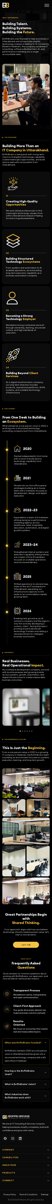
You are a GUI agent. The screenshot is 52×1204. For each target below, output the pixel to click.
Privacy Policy (9, 1194)
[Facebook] (5, 1138)
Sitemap (45, 1194)
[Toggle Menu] (47, 5)
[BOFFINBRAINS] (5, 5)
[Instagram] (13, 1138)
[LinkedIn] (20, 1138)
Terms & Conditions (28, 1194)
